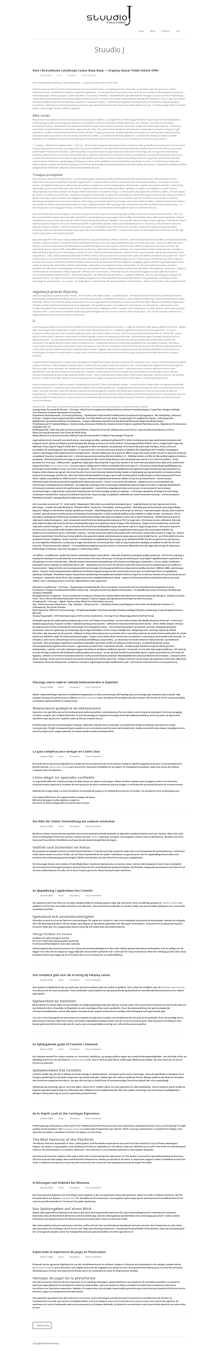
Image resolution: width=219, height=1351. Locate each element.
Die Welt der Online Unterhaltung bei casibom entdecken (74, 821)
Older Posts (42, 1325)
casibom (95, 836)
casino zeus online (59, 766)
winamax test (67, 1198)
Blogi (152, 31)
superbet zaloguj (86, 697)
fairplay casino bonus (173, 987)
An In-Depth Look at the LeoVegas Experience (66, 1113)
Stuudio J (71, 75)
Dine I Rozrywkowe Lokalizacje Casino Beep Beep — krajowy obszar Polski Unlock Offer (96, 70)
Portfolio (165, 31)
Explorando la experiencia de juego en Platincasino (69, 1252)
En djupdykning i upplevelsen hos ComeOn (63, 890)
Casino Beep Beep (59, 465)
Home (141, 31)
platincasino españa (44, 1267)
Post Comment (89, 75)
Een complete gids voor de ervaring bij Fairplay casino (71, 975)
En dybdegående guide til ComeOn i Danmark (65, 1044)
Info (178, 31)
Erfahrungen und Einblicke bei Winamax (61, 1183)
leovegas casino (71, 1128)
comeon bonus (79, 1059)
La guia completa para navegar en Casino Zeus (66, 751)
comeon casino (170, 902)
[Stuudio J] (109, 15)
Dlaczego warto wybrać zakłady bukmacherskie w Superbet (75, 682)
